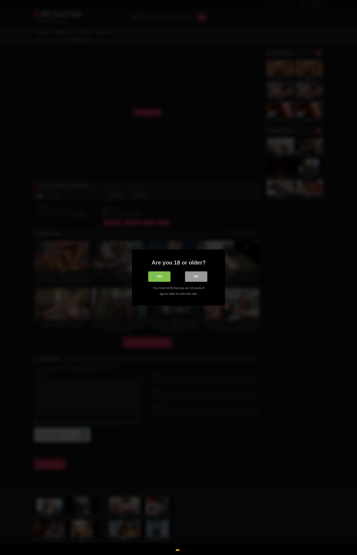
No (196, 276)
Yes (159, 276)
